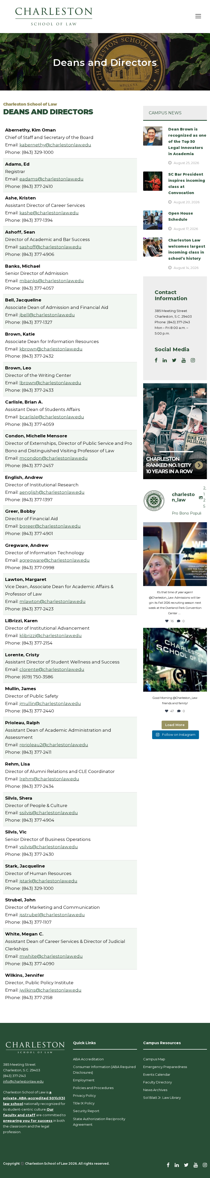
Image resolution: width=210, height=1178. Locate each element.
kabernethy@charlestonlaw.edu (55, 144)
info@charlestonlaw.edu (23, 1081)
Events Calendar (156, 1074)
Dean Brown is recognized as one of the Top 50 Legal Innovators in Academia (187, 141)
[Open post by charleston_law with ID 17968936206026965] (175, 554)
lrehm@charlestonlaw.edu (49, 778)
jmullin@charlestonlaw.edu (50, 703)
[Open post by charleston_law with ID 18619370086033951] (175, 660)
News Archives (155, 1090)
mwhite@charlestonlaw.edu (51, 956)
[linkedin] (165, 360)
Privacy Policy (84, 1095)
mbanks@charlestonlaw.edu (51, 280)
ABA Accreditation (88, 1059)
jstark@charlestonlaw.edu (48, 880)
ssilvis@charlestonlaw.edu (48, 812)
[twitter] (174, 360)
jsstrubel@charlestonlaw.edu (52, 914)
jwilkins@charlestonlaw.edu (50, 990)
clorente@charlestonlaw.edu (51, 669)
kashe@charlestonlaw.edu (49, 212)
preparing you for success (27, 1121)
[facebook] (156, 360)
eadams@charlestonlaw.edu (51, 179)
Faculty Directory (157, 1082)
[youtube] (184, 360)
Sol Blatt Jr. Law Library (162, 1097)
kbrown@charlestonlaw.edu (50, 348)
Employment (83, 1080)
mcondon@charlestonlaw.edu (53, 458)
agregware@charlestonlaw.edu (54, 560)
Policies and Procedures (93, 1088)
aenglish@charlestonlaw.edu (52, 492)
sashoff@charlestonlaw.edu (50, 246)
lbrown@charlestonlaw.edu (50, 382)
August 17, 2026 (186, 229)
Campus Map (154, 1059)
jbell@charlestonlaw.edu (47, 314)
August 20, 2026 (187, 202)
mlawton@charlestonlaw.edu (52, 601)
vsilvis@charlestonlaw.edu (48, 846)
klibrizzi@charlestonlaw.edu (50, 635)
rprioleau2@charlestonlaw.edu (53, 744)
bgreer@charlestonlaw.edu (50, 526)
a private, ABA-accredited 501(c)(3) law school (34, 1097)
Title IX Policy (83, 1103)
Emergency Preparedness (165, 1067)
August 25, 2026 (186, 163)
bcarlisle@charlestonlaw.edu (51, 416)
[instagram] (193, 360)
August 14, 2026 (186, 268)
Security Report (86, 1111)
